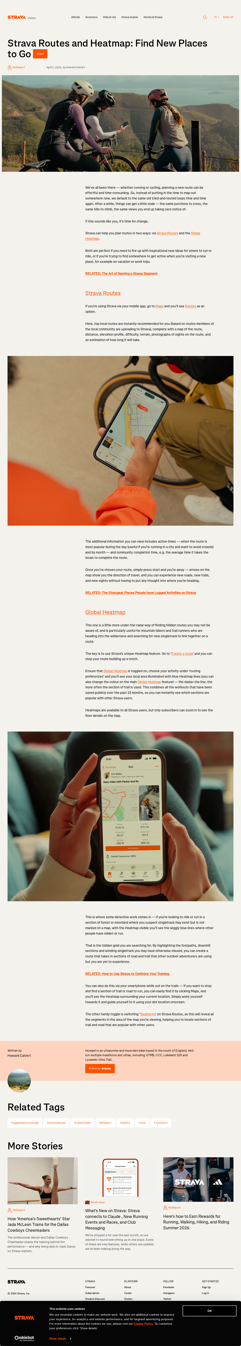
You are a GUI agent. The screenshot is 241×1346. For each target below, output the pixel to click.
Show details (57, 1338)
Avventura (91, 17)
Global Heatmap (105, 612)
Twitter (167, 1299)
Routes (190, 306)
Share (40, 54)
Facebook (168, 1287)
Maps (159, 306)
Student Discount (95, 1299)
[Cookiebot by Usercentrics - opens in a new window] (24, 1338)
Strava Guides (129, 17)
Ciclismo (125, 1123)
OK (209, 1310)
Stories (128, 1299)
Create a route (182, 653)
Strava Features (56, 1123)
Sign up (228, 17)
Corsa (142, 1123)
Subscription (92, 1293)
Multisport (105, 1123)
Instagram (169, 1293)
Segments (147, 1014)
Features (90, 1287)
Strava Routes (167, 233)
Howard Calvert (75, 67)
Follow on (95, 1068)
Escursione (160, 1123)
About (127, 1287)
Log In (205, 1293)
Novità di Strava (153, 17)
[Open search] (205, 17)
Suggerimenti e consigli (25, 1123)
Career (128, 1293)
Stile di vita (109, 17)
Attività (75, 17)
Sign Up (206, 1287)
